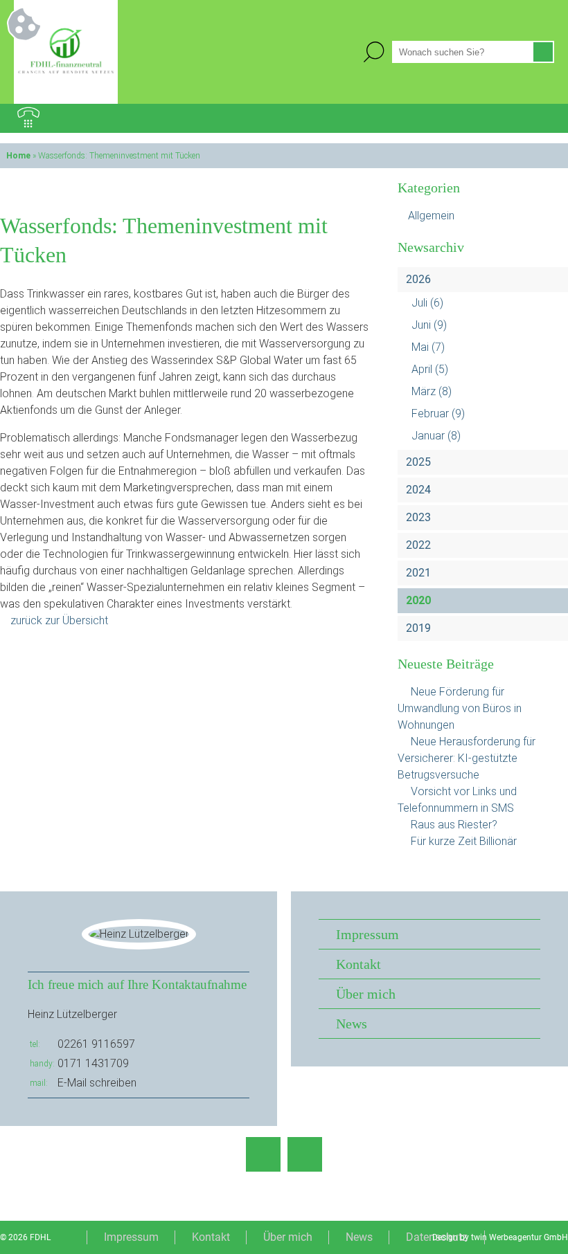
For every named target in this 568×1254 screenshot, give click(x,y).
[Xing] (304, 1154)
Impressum (367, 934)
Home (18, 156)
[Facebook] (263, 1154)
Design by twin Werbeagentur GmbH (500, 1237)
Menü (539, 118)
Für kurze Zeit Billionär (464, 841)
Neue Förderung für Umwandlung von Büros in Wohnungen (460, 708)
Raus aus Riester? (454, 824)
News (351, 1023)
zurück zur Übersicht (59, 620)
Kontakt (358, 964)
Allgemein (431, 215)
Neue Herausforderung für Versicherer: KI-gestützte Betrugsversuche (466, 758)
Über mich (366, 993)
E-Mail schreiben (96, 1082)
